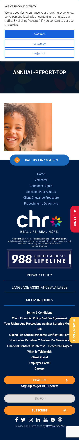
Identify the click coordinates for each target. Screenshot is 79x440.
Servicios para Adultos (41, 192)
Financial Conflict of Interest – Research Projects (39, 346)
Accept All (39, 33)
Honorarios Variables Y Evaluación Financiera (39, 340)
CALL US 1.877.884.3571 (41, 160)
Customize (39, 43)
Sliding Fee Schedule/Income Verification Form (39, 335)
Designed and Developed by (40, 426)
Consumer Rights (41, 186)
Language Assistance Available (39, 287)
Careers (40, 368)
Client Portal (39, 357)
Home (41, 174)
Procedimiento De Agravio (41, 203)
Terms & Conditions (39, 313)
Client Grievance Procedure (41, 198)
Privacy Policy (39, 275)
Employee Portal (39, 363)
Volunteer (41, 180)
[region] (39, 30)
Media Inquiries (39, 300)
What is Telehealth (39, 351)
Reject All (39, 53)
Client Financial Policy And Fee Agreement (39, 318)
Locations (39, 380)
